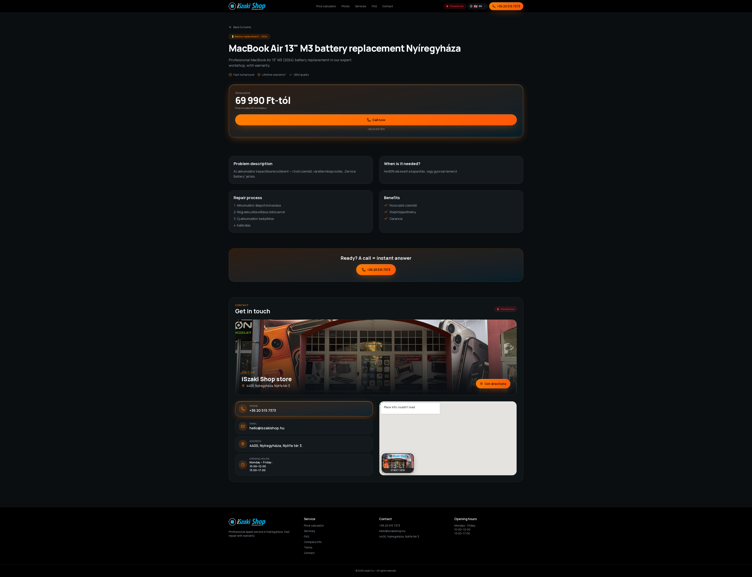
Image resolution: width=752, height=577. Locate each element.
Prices (346, 6)
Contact (387, 6)
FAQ (374, 6)
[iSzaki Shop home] (247, 6)
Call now (378, 120)
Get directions (495, 384)
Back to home (242, 27)
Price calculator (326, 6)
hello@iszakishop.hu (392, 531)
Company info (313, 542)
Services (360, 6)
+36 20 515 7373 (378, 270)
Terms (308, 547)
